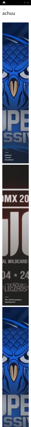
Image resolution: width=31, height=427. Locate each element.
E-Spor (7, 152)
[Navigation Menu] (28, 2)
